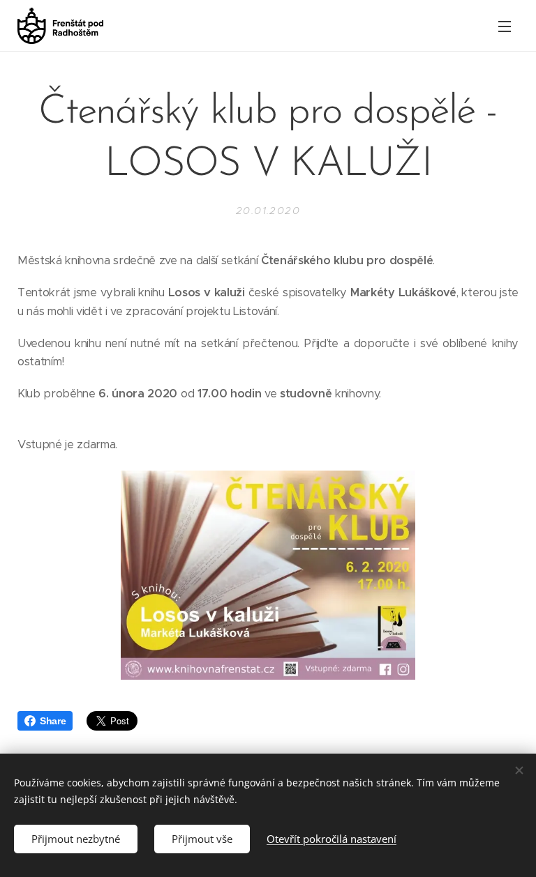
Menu (505, 26)
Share (53, 720)
